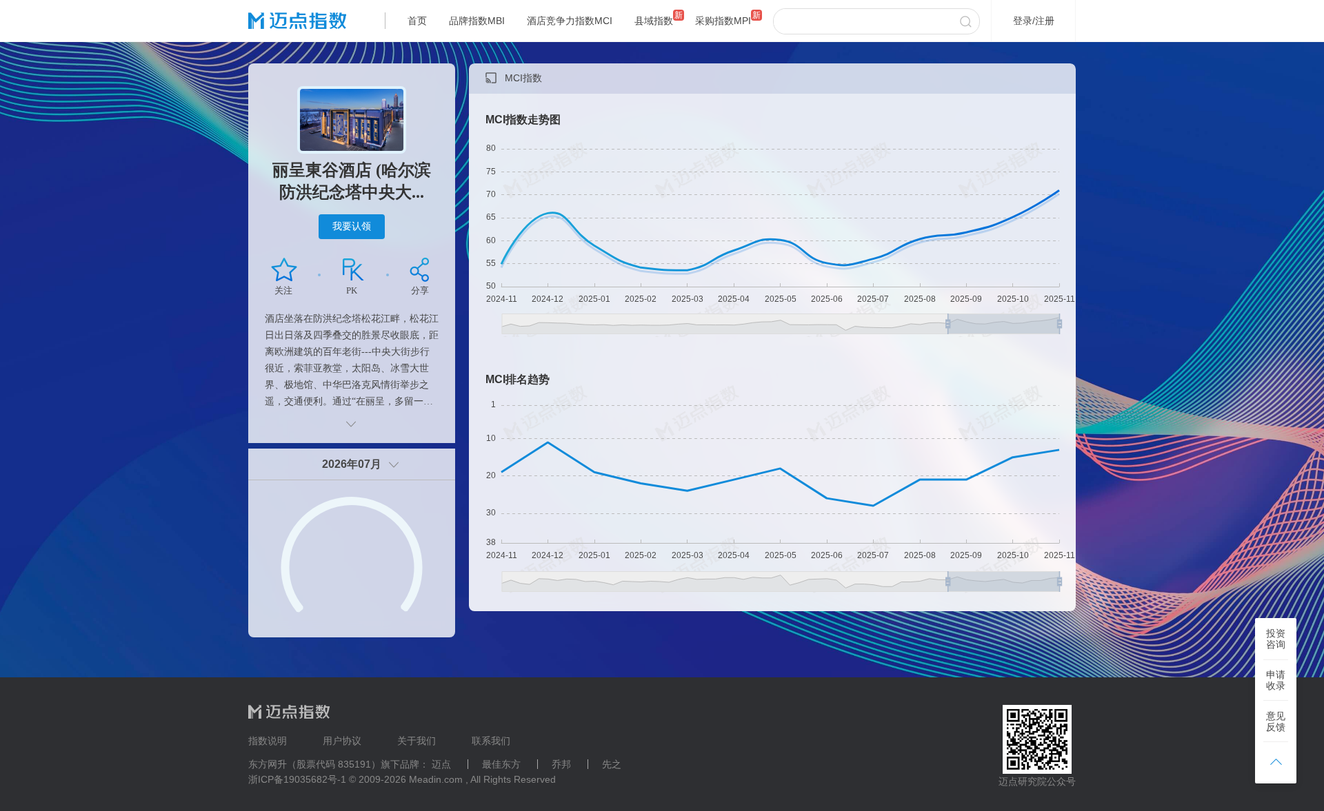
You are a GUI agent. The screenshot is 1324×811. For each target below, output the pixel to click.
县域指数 (653, 20)
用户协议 (342, 740)
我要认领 (351, 226)
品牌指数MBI (477, 20)
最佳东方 (501, 764)
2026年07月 (351, 464)
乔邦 (561, 764)
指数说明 (267, 740)
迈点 (441, 764)
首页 (417, 20)
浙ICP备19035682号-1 (297, 779)
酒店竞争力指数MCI (569, 20)
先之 (611, 764)
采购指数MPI (723, 20)
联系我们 (491, 740)
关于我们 (416, 740)
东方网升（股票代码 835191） (314, 764)
